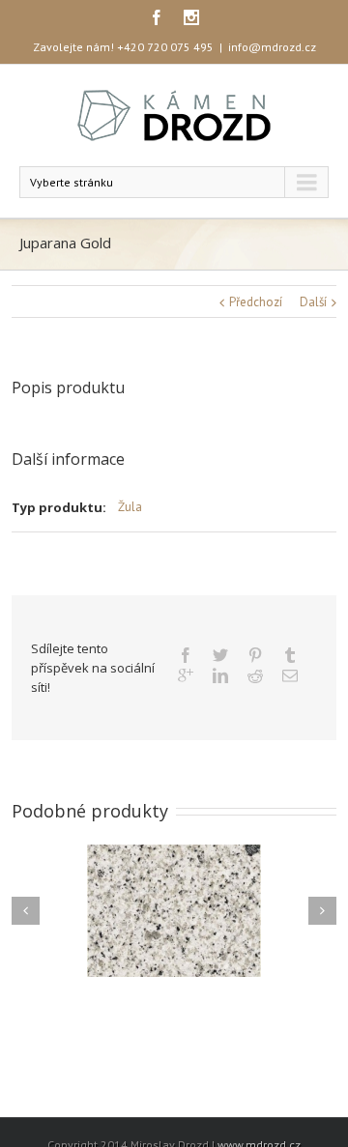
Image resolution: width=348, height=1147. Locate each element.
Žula (130, 507)
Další (313, 302)
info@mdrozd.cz (272, 47)
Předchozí (255, 302)
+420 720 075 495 (165, 47)
